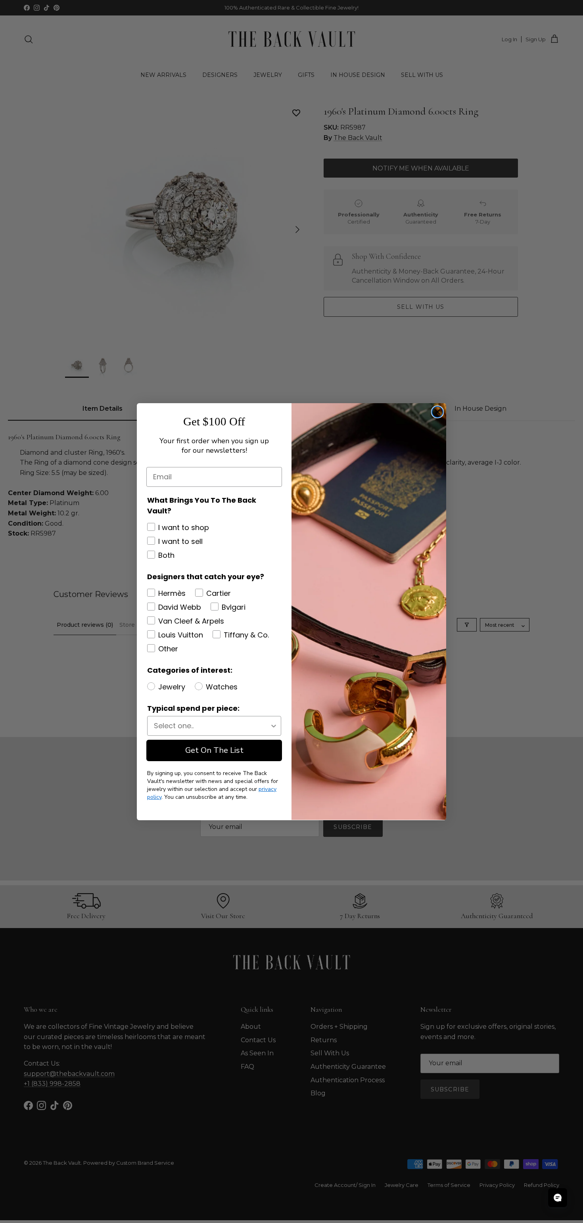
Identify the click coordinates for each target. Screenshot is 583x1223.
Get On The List (214, 750)
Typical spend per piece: (193, 708)
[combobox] (212, 725)
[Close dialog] (437, 411)
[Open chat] (557, 1197)
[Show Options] (274, 725)
